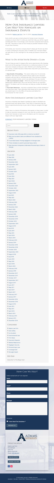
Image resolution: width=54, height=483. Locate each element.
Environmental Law (14, 335)
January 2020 (12, 214)
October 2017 (13, 278)
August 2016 (12, 304)
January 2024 (12, 183)
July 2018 (11, 256)
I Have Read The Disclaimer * (17, 421)
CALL (45, 8)
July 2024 (11, 174)
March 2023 (12, 200)
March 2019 (12, 238)
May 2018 (11, 261)
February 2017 (13, 294)
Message (9, 400)
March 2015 (12, 313)
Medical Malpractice (14, 342)
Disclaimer (9, 418)
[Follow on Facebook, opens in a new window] (9, 466)
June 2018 (11, 259)
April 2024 (11, 181)
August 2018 (12, 254)
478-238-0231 (15, 453)
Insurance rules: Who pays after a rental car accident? (24, 134)
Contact (8, 119)
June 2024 (11, 176)
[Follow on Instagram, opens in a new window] (11, 466)
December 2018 (13, 245)
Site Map (16, 479)
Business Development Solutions (33, 479)
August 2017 (12, 282)
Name (8, 378)
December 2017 (13, 273)
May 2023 (11, 197)
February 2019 (13, 240)
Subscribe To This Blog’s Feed (15, 360)
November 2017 (13, 275)
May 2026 (11, 157)
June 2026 (11, 155)
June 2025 (11, 167)
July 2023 (11, 195)
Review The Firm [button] (14, 461)
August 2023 (12, 193)
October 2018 (13, 249)
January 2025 (12, 169)
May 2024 (11, 178)
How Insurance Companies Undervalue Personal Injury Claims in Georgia (27, 146)
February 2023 (13, 202)
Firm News (12, 338)
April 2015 (11, 311)
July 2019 (11, 228)
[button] (9, 8)
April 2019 (11, 235)
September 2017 (13, 280)
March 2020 (12, 209)
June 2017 (11, 285)
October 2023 (13, 188)
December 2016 (13, 299)
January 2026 (12, 159)
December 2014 (13, 320)
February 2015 (13, 316)
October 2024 (13, 171)
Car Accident (12, 333)
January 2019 (12, 242)
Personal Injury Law (14, 347)
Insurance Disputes (37, 34)
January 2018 (12, 271)
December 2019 (13, 216)
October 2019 (13, 221)
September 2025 (13, 164)
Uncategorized (13, 349)
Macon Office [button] (13, 457)
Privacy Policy (22, 479)
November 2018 (13, 247)
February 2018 (13, 268)
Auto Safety (12, 331)
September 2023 (13, 190)
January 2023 (12, 204)
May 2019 (11, 233)
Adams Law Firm (17, 34)
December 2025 (13, 162)
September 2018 (13, 252)
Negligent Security (14, 345)
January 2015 (12, 318)
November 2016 (13, 301)
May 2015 (11, 308)
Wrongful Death (13, 352)
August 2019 (12, 226)
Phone (8, 393)
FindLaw (44, 479)
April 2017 (11, 290)
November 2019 (13, 219)
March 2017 (12, 292)
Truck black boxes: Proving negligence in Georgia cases (24, 140)
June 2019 (11, 230)
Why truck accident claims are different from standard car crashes (25, 137)
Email (27, 8)
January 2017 (12, 297)
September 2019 (13, 223)
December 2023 (13, 185)
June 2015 (11, 306)
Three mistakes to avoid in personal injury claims (23, 143)
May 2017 (11, 287)
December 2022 (13, 207)
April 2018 (11, 264)
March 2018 (12, 266)
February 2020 (13, 211)
